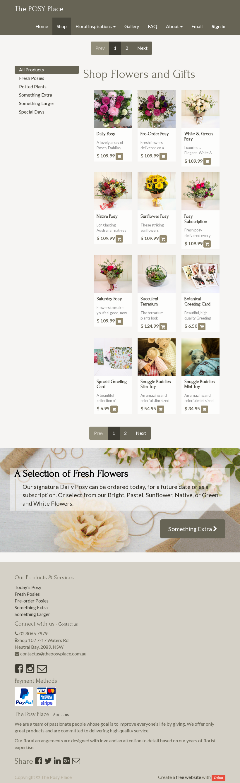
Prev (100, 48)
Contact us (68, 624)
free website (188, 777)
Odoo (218, 777)
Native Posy (107, 216)
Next (142, 48)
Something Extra (35, 94)
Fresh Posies (31, 78)
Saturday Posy (109, 298)
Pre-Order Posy (154, 133)
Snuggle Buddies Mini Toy (199, 384)
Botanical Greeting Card (197, 301)
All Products (31, 69)
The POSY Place (39, 9)
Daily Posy (106, 133)
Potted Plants (33, 86)
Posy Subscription (195, 219)
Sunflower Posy (154, 216)
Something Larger (36, 103)
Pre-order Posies (32, 600)
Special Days (31, 111)
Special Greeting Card (112, 384)
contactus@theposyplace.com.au (53, 653)
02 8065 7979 (33, 633)
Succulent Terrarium (149, 301)
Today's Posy (28, 587)
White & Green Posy (198, 136)
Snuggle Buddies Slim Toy (155, 384)
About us (61, 714)
